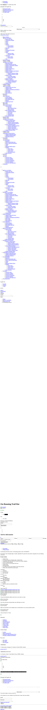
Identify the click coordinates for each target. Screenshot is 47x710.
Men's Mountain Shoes (9, 110)
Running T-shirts (11, 54)
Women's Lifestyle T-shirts (13, 73)
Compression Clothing (9, 40)
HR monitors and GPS (9, 99)
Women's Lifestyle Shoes (10, 120)
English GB (11, 9)
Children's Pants (8, 88)
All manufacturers (6, 278)
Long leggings (10, 45)
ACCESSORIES (6, 139)
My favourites (5, 642)
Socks (6, 49)
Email (30, 538)
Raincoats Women (8, 63)
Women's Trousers (8, 78)
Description (5, 548)
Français (9, 10)
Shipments (5, 620)
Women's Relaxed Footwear (13, 123)
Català (7, 12)
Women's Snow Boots (12, 126)
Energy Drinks (11, 149)
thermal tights (10, 57)
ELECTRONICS (6, 96)
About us (4, 619)
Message (44, 538)
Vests (6, 58)
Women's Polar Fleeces (9, 68)
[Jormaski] (5, 1)
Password (2, 699)
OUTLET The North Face (10, 162)
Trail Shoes (10, 113)
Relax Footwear (11, 109)
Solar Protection (8, 153)
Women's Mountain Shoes (10, 124)
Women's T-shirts (8, 72)
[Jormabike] (5, 2)
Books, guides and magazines (11, 143)
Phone (16, 538)
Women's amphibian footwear (13, 125)
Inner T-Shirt (10, 56)
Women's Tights (8, 75)
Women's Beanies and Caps (10, 64)
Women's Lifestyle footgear (13, 122)
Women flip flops (11, 121)
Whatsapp (2, 543)
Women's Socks (8, 69)
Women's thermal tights (12, 80)
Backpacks (7, 141)
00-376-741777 (3, 656)
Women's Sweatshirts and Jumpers (12, 70)
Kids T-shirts (7, 91)
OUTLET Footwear (9, 159)
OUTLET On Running (9, 160)
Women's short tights (12, 77)
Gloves (6, 42)
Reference (2, 520)
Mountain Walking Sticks (10, 146)
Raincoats (7, 47)
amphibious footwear (12, 111)
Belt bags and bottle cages (10, 142)
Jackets (6, 43)
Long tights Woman (11, 76)
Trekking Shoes (11, 114)
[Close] (0, 167)
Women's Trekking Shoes (13, 128)
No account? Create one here (6, 705)
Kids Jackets (7, 90)
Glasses (6, 144)
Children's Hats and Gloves (10, 87)
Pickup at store (6, 623)
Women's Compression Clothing (11, 65)
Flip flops (10, 107)
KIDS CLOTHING (7, 86)
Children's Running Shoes (10, 135)
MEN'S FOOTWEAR (7, 104)
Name (1, 538)
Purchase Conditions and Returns (9, 635)
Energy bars (10, 148)
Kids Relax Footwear (9, 136)
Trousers (7, 51)
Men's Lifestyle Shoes (12, 108)
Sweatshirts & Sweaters (10, 50)
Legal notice (5, 626)
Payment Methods (6, 621)
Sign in (1, 290)
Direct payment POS (7, 633)
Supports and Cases (9, 101)
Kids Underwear (8, 92)
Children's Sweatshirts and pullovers (12, 89)
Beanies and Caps (8, 39)
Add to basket (3, 525)
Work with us (5, 627)
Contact (4, 632)
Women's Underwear (9, 79)
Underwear (7, 55)
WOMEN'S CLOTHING (8, 62)
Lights (6, 145)
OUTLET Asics (8, 157)
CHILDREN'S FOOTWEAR (9, 133)
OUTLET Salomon (9, 161)
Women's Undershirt (12, 81)
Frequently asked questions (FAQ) (9, 634)
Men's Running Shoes (9, 115)
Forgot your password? (4, 702)
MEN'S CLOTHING (7, 38)
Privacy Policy (6, 624)
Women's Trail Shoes (12, 127)
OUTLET (5, 156)
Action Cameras (8, 97)
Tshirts (6, 52)
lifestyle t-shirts (11, 53)
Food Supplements (11, 151)
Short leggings (10, 46)
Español (8, 8)
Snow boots (10, 112)
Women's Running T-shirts (13, 74)
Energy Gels (10, 150)
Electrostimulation (8, 98)
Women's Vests (8, 83)
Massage (7, 100)
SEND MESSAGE (4, 542)
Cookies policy (6, 625)
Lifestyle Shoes (8, 105)
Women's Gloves (8, 66)
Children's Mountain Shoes (10, 134)
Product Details (6, 549)
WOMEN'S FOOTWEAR (8, 119)
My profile (5, 640)
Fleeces (6, 41)
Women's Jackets (8, 67)
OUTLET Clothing (9, 158)
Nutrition (7, 147)
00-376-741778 (3, 649)
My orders (5, 641)
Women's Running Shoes (10, 130)
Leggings (7, 44)
